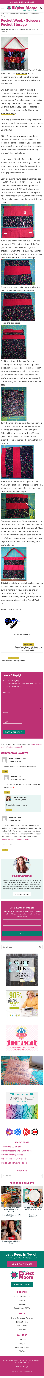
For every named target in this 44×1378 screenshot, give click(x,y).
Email (5, 722)
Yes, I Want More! (22, 1264)
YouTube (22, 1340)
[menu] (2, 7)
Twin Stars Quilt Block (11, 1147)
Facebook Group (22, 1347)
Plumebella (21, 73)
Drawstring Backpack (33, 1216)
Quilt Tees (22, 1330)
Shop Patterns (22, 1284)
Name (5, 713)
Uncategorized (14, 13)
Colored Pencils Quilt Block (13, 1159)
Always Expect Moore (22, 8)
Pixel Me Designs (26, 1371)
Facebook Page (8, 113)
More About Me (22, 894)
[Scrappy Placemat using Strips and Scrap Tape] (33, 1205)
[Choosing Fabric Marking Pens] (11, 1239)
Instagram (22, 1343)
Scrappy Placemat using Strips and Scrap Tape (33, 1208)
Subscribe (22, 2)
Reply (5, 771)
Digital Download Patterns (22, 1318)
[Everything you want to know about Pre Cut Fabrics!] (11, 1205)
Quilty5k (22, 1300)
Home (2, 13)
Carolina (17, 797)
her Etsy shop (19, 107)
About (16, 1362)
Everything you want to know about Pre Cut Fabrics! (11, 1209)
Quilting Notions (22, 1322)
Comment (7, 692)
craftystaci (15, 759)
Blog (7, 13)
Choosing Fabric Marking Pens (11, 1242)
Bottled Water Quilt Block (12, 1155)
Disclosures (25, 1362)
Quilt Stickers (22, 1326)
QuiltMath (22, 1304)
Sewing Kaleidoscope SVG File (11, 1216)
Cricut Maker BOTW (22, 1308)
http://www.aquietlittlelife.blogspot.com (16, 839)
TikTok (22, 1351)
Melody (12, 818)
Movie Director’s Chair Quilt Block (16, 1151)
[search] (41, 7)
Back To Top (21, 1367)
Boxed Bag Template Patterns (14, 1163)
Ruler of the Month (21, 1296)
